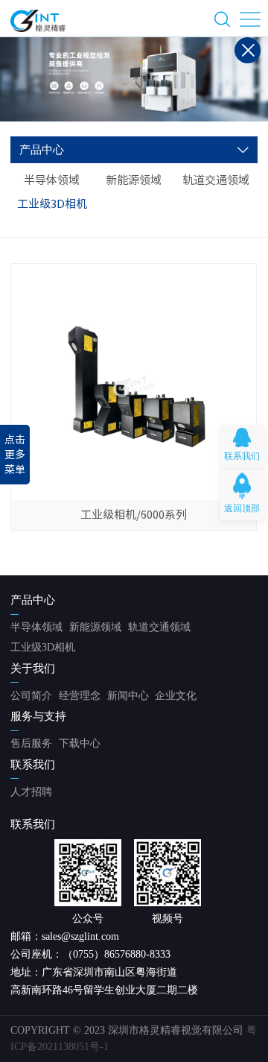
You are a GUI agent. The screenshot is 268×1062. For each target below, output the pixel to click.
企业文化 (176, 695)
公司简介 (31, 695)
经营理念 (79, 695)
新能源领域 (134, 180)
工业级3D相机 (52, 203)
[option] (134, 79)
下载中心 (79, 743)
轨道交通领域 (215, 180)
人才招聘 (31, 791)
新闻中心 (128, 695)
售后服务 (31, 743)
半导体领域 (52, 180)
